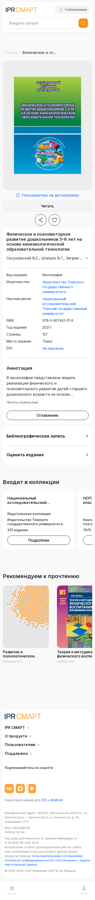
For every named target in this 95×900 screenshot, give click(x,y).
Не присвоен (53, 348)
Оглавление (47, 415)
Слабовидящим (76, 9)
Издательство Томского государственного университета (63, 287)
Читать (47, 206)
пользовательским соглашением (57, 856)
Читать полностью (22, 402)
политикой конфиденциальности (29, 860)
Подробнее (38, 540)
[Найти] (83, 23)
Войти (84, 893)
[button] (47, 436)
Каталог (12, 893)
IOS (44, 800)
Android (56, 800)
